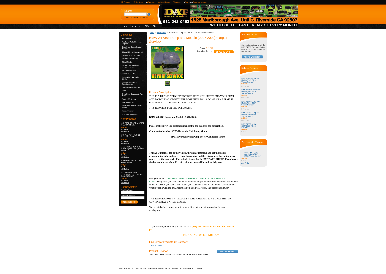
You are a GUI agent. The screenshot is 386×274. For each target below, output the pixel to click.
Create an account (200, 2)
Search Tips (144, 18)
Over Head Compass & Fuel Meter (132, 95)
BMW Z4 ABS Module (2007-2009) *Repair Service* (249, 126)
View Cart (176, 2)
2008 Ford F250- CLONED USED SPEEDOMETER (130, 136)
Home (152, 33)
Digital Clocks (127, 62)
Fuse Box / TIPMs (128, 74)
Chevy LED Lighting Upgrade (132, 52)
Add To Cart (125, 131)
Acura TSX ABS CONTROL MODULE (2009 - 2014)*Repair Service (132, 148)
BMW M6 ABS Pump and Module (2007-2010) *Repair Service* (250, 80)
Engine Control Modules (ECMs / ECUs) (130, 66)
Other (124, 91)
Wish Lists (151, 2)
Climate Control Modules (131, 55)
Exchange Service (129, 70)
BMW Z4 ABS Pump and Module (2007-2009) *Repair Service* (252, 154)
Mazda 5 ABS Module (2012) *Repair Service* (131, 161)
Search (128, 10)
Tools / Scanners (128, 111)
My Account (125, 2)
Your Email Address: (128, 195)
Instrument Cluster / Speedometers (129, 83)
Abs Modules (127, 38)
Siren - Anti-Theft (128, 102)
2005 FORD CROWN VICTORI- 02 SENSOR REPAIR (132, 124)
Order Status (138, 2)
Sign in (187, 2)
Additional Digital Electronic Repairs (132, 43)
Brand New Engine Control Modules (131, 48)
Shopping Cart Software (180, 268)
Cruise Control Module (130, 59)
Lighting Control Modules (131, 87)
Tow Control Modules (130, 114)
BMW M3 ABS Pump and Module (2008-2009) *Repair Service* (250, 114)
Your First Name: (127, 190)
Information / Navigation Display (130, 78)
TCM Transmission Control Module (132, 106)
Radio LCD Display (129, 99)
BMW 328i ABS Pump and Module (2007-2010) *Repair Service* (250, 91)
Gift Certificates (164, 2)
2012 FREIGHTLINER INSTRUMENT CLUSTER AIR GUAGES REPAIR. (132, 174)
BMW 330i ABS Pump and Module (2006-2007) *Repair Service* (250, 103)
